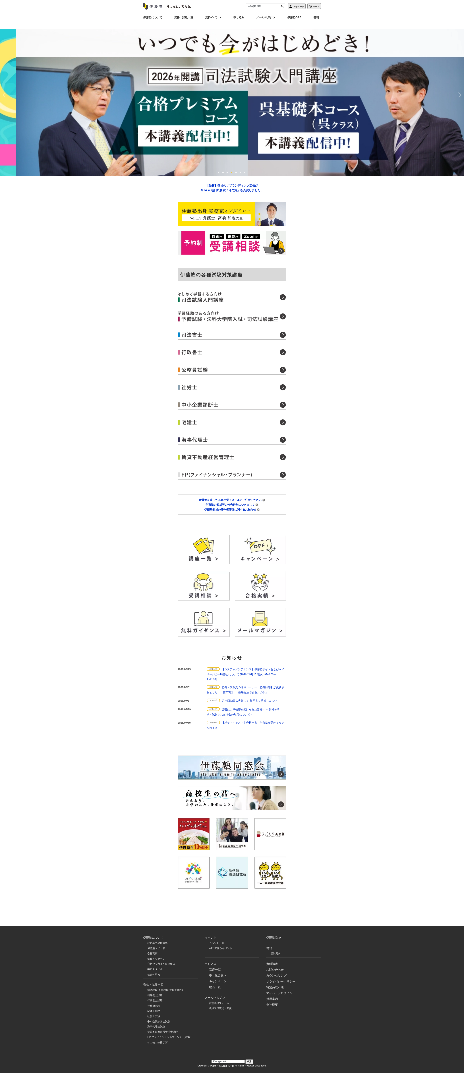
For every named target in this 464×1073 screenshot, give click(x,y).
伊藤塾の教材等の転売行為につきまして (230, 504)
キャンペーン (218, 981)
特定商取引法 (275, 987)
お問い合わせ (275, 969)
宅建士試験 (153, 1011)
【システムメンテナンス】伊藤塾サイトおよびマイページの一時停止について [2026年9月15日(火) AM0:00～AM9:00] (245, 674)
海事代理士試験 (156, 1026)
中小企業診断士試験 (158, 1021)
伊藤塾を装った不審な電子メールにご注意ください (230, 500)
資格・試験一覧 (183, 17)
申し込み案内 (218, 975)
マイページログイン (279, 993)
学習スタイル (155, 969)
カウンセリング (276, 975)
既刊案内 (275, 953)
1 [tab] (219, 172)
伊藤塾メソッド (156, 948)
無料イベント (213, 17)
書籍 (316, 17)
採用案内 (272, 999)
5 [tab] (236, 172)
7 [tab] (245, 172)
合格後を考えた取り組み (161, 963)
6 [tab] (241, 172)
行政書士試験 (155, 1000)
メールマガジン (265, 17)
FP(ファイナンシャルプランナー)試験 (168, 1037)
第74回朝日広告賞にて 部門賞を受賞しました (249, 700)
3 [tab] (228, 172)
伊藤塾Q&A (294, 17)
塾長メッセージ (156, 958)
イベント (210, 937)
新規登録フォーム (219, 1003)
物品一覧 (215, 987)
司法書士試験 (155, 995)
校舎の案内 (153, 974)
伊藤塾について (152, 17)
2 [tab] (223, 172)
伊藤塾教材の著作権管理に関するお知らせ (230, 509)
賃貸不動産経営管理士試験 (162, 1031)
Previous (4, 95)
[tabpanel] (232, 102)
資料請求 (272, 964)
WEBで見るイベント (220, 948)
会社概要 (272, 1004)
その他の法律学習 (157, 1042)
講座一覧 (215, 969)
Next (459, 95)
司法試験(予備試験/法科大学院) (165, 990)
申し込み (238, 17)
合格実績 (152, 953)
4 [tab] (232, 172)
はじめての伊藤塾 (157, 943)
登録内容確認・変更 (220, 1008)
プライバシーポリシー (280, 981)
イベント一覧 (216, 943)
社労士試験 (153, 1016)
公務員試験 (153, 1005)
